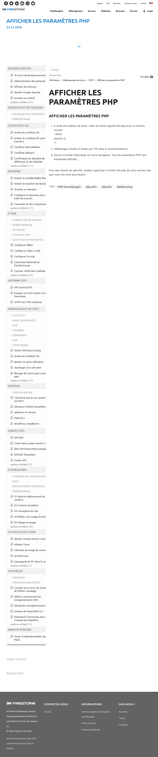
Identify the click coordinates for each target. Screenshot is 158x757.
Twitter (122, 718)
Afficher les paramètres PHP (48, 20)
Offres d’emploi (88, 723)
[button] (146, 76)
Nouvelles (117, 3)
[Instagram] (28, 3)
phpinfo (107, 186)
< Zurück (54, 69)
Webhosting (124, 186)
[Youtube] (22, 3)
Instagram (123, 724)
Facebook (123, 711)
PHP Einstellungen (69, 186)
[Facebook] (6, 3)
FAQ (107, 3)
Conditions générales (90, 729)
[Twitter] (11, 3)
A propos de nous (130, 3)
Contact (47, 711)
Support (100, 3)
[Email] (33, 3)
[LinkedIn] (17, 3)
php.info (91, 186)
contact (143, 3)
